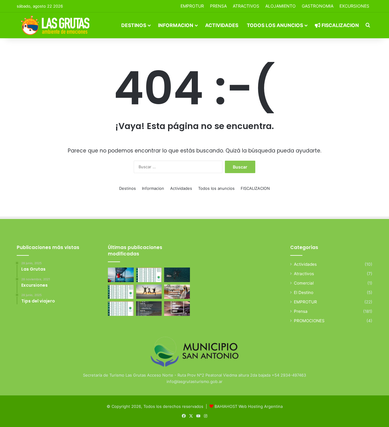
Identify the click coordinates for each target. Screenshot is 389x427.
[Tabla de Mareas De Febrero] (121, 308)
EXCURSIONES (354, 6)
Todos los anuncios (275, 25)
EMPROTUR (192, 6)
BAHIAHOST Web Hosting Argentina (249, 406)
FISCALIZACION (339, 25)
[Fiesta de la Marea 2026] (177, 292)
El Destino (303, 292)
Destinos (133, 25)
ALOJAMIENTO (280, 6)
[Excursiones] (149, 292)
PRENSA (218, 6)
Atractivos (246, 6)
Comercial (304, 283)
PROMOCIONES (309, 320)
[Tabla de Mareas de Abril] (121, 292)
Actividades (221, 25)
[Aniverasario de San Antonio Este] (149, 308)
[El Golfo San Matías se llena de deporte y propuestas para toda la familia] (177, 308)
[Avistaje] (177, 275)
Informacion (175, 25)
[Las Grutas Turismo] (57, 25)
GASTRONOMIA (317, 6)
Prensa (301, 311)
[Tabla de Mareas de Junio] (149, 275)
